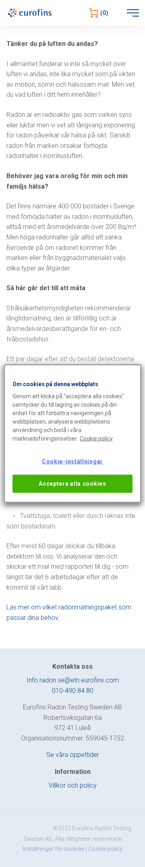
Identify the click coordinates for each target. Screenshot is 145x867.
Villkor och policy (73, 785)
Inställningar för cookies (53, 849)
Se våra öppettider (72, 755)
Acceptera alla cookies (72, 483)
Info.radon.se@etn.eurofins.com (73, 680)
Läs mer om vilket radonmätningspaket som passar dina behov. (68, 612)
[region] (72, 433)
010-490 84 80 (72, 690)
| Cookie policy (104, 849)
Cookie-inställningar (72, 461)
